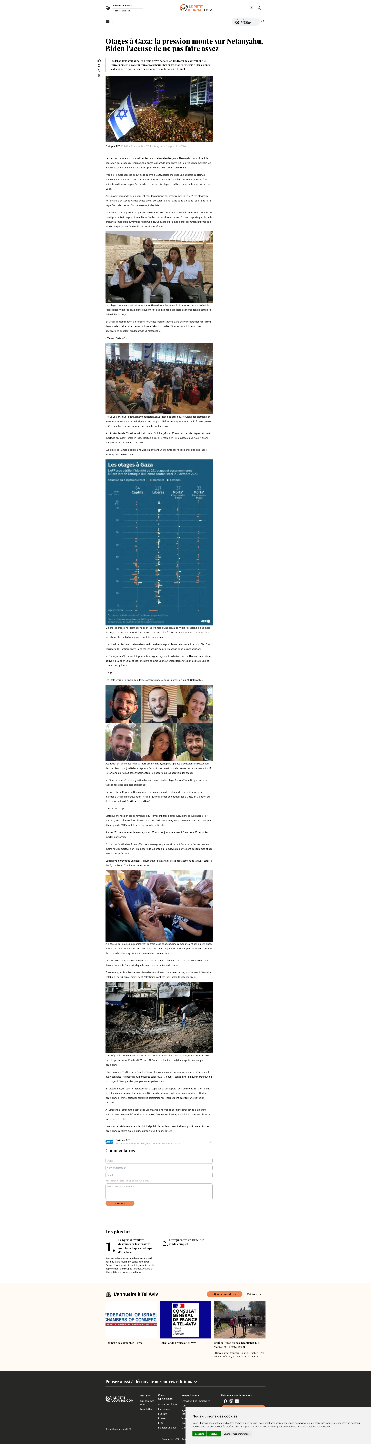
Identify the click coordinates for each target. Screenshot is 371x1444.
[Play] (256, 21)
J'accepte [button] (199, 1434)
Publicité (163, 1413)
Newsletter (146, 1409)
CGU (160, 1423)
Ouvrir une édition (168, 1404)
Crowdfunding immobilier (195, 1401)
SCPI (183, 1405)
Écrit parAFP (113, 146)
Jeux (183, 1423)
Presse (162, 1418)
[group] (255, 21)
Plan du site (167, 1439)
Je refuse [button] (214, 1434)
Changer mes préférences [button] (237, 1434)
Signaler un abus (167, 1427)
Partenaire (164, 1409)
